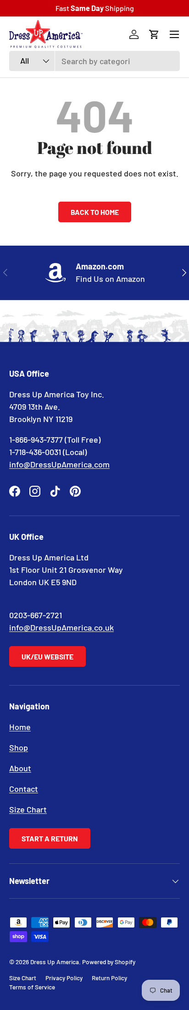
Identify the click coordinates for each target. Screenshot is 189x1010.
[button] (154, 34)
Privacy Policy (64, 978)
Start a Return (50, 838)
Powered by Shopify (108, 962)
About (20, 768)
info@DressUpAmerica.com (59, 464)
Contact (23, 789)
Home (20, 727)
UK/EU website (47, 656)
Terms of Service (32, 987)
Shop (18, 747)
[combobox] (94, 61)
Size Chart (28, 809)
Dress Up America (54, 962)
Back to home (95, 212)
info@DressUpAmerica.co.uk (61, 627)
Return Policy (109, 978)
